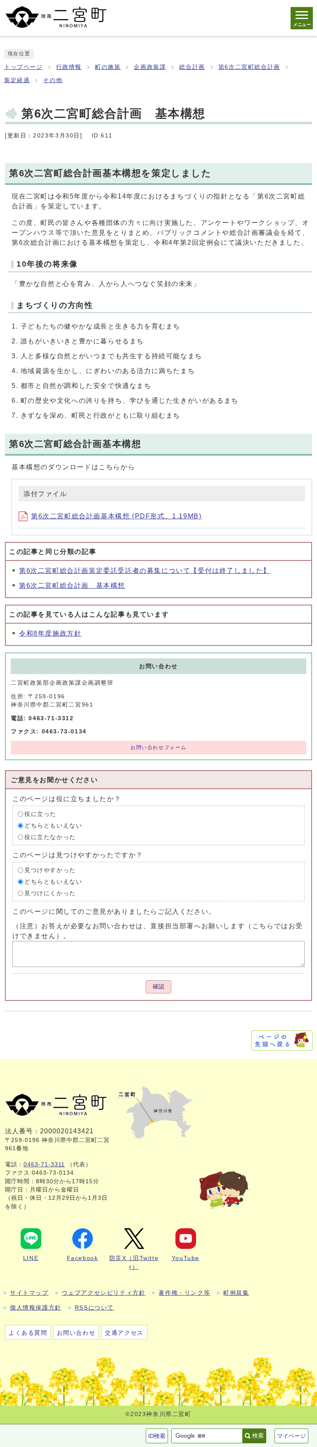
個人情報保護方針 (36, 1307)
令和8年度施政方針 (50, 633)
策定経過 (17, 80)
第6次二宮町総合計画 (249, 67)
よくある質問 (28, 1332)
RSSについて (94, 1307)
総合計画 (192, 67)
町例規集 (236, 1292)
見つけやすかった (50, 870)
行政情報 (69, 67)
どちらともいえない (53, 826)
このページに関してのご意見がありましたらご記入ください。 (114, 911)
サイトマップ (29, 1292)
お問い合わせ (76, 1332)
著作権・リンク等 (184, 1292)
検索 (258, 1435)
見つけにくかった (50, 893)
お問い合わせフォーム (158, 747)
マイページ (291, 1436)
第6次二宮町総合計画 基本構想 (72, 585)
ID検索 (157, 1436)
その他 (52, 80)
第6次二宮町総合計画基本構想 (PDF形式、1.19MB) (116, 516)
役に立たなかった (50, 837)
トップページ (23, 67)
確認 (158, 987)
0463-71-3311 (44, 1164)
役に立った (40, 814)
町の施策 (108, 67)
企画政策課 (150, 67)
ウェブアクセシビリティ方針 (104, 1292)
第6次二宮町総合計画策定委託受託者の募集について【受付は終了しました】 (144, 570)
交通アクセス (124, 1332)
